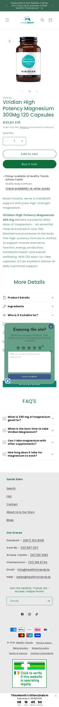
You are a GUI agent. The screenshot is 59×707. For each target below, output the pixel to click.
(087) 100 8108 (33, 540)
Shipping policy (40, 648)
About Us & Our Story (21, 512)
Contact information (42, 653)
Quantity (8, 133)
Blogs (10, 520)
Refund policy (21, 648)
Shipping (24, 127)
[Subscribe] (48, 601)
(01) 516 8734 (37, 562)
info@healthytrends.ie (34, 569)
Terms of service (18, 653)
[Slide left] (22, 91)
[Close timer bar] (55, 695)
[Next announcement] (52, 5)
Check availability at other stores (28, 188)
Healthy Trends (24, 642)
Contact (12, 504)
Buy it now (29, 164)
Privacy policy (44, 642)
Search (11, 488)
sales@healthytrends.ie (33, 577)
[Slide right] (37, 91)
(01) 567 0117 (29, 548)
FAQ (9, 496)
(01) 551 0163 (39, 555)
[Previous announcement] (6, 5)
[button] (7, 20)
